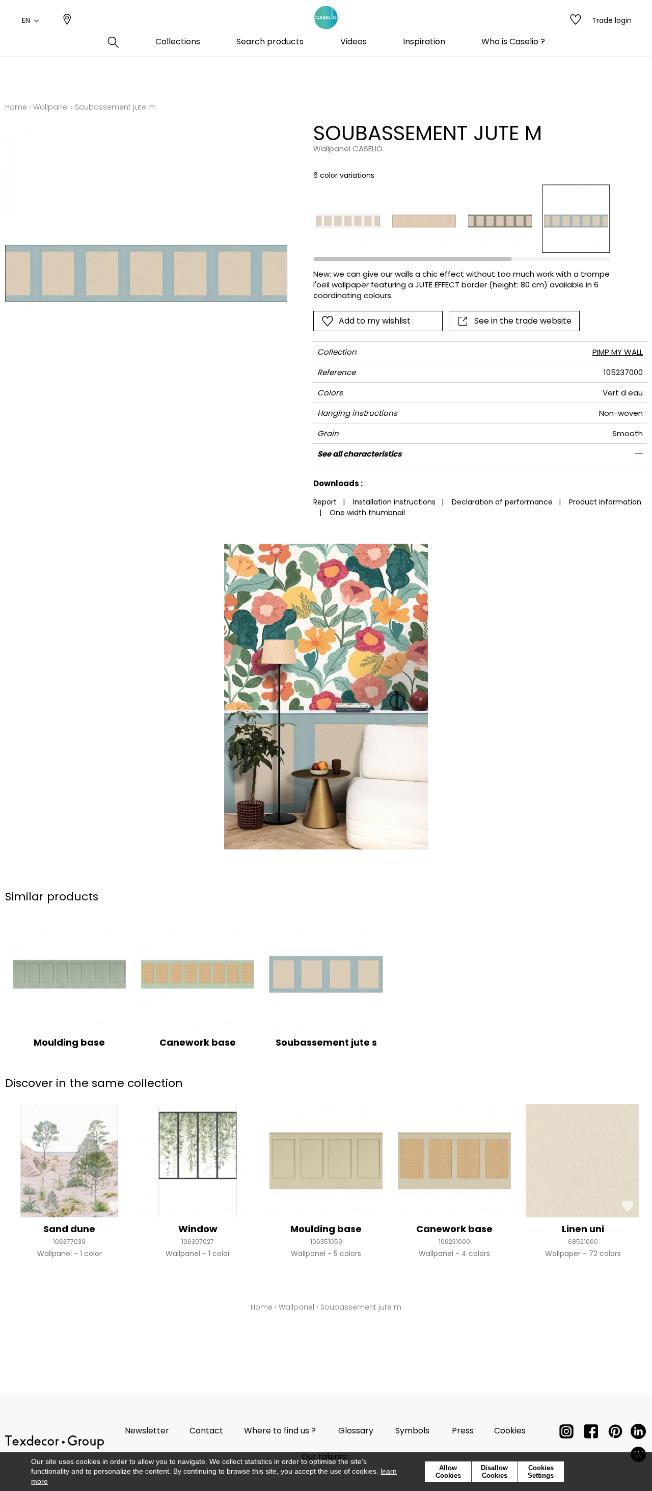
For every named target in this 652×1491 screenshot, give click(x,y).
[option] (347, 219)
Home (16, 107)
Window (198, 1228)
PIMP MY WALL (617, 352)
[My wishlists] (575, 20)
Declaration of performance (502, 502)
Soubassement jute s (326, 1042)
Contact (206, 1430)
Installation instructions (394, 502)
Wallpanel (51, 107)
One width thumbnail (367, 513)
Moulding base (69, 1042)
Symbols (412, 1430)
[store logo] (326, 18)
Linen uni (583, 1228)
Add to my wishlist (375, 321)
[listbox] (456, 219)
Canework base (197, 1042)
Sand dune (69, 1228)
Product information (605, 502)
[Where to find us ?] (67, 20)
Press (463, 1430)
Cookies (510, 1430)
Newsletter (147, 1430)
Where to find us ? (280, 1430)
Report (325, 502)
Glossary (355, 1430)
